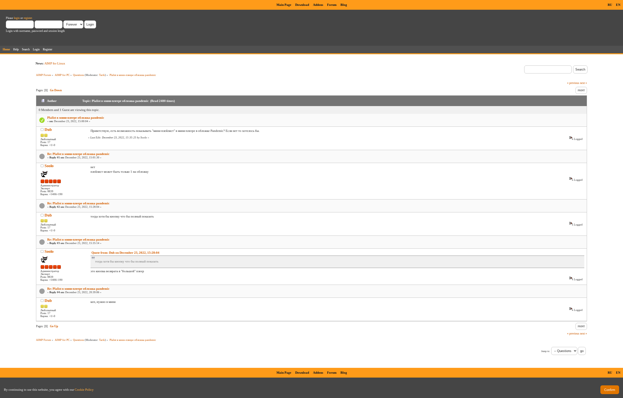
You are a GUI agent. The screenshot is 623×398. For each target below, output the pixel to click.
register (28, 18)
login (17, 18)
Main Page (283, 5)
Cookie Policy (84, 389)
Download (302, 5)
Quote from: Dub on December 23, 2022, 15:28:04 (125, 252)
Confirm (609, 390)
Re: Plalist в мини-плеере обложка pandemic (78, 154)
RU (610, 5)
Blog (343, 5)
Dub (48, 129)
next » (583, 83)
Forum (332, 5)
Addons (318, 5)
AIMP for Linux (54, 63)
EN (618, 5)
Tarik (102, 74)
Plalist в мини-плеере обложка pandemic (75, 117)
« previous (573, 83)
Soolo (49, 166)
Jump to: (545, 351)
